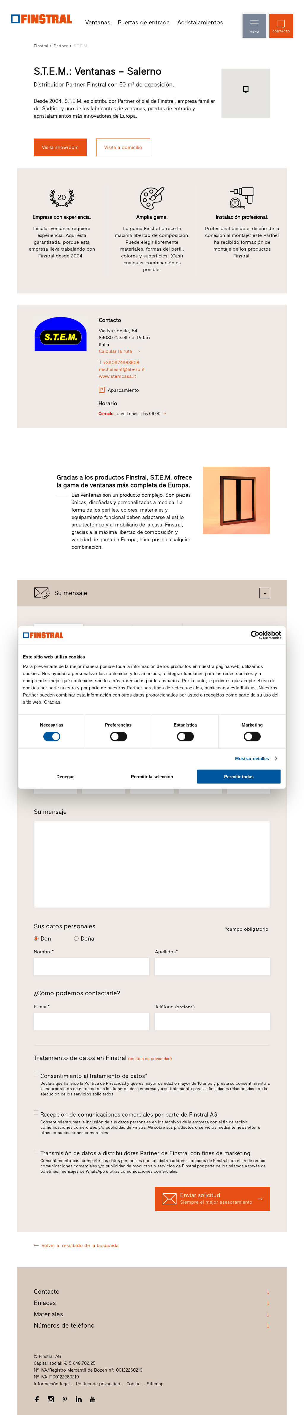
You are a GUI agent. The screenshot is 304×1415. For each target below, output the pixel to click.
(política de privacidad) (150, 1058)
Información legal (52, 1383)
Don (46, 938)
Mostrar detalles (252, 758)
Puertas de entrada (144, 22)
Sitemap (155, 1383)
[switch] (118, 736)
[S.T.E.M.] (62, 334)
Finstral (41, 45)
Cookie (133, 1383)
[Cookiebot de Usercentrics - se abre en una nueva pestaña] (255, 635)
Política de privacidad (98, 1383)
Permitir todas (239, 776)
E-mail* (42, 1007)
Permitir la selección (152, 776)
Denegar (65, 776)
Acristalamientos (200, 22)
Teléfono (175, 1007)
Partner (61, 45)
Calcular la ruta (115, 351)
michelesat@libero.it (122, 369)
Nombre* (44, 952)
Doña (87, 938)
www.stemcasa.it (117, 376)
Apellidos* (166, 952)
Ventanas (97, 22)
